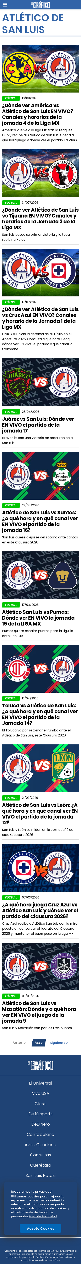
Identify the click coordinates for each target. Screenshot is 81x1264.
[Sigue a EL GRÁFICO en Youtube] (44, 1245)
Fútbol (11, 98)
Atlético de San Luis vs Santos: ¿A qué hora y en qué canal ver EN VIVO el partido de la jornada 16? (40, 521)
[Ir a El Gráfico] (40, 4)
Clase (40, 1104)
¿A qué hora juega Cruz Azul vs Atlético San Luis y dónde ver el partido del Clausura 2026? (40, 910)
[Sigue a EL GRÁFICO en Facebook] (36, 1245)
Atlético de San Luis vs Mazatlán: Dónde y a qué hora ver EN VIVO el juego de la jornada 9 (39, 1012)
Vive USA (40, 1093)
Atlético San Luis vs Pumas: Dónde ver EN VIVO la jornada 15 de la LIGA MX (38, 618)
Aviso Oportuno (40, 1145)
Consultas (40, 1155)
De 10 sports (40, 1114)
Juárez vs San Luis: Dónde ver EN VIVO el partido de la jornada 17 (38, 425)
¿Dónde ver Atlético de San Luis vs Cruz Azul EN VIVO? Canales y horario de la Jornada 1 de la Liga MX (40, 318)
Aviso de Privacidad (43, 1216)
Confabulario (40, 1134)
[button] (5, 4)
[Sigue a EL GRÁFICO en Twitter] (39, 1245)
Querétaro (40, 1165)
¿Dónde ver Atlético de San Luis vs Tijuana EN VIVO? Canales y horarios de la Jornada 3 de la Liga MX (40, 218)
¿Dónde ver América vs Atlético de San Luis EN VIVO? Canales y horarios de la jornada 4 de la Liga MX (37, 114)
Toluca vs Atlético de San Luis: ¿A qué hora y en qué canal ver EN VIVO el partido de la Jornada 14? (40, 714)
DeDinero (40, 1124)
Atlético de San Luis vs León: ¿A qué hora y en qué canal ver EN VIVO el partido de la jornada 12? (40, 814)
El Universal (40, 1083)
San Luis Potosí (41, 1175)
